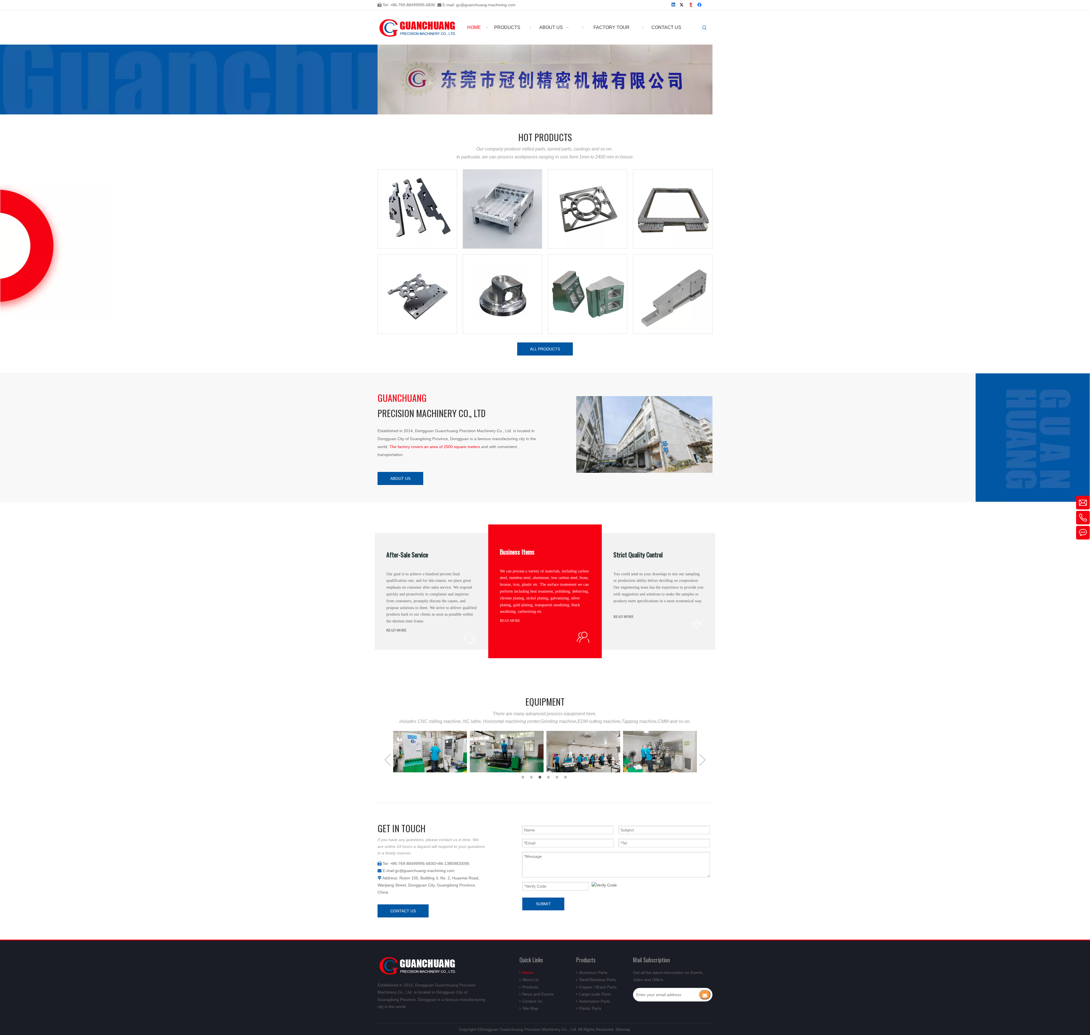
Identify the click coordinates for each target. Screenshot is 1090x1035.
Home (527, 972)
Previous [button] (388, 760)
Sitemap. (623, 1029)
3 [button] (541, 777)
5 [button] (558, 777)
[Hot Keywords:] (704, 27)
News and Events (538, 994)
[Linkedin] (673, 5)
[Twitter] (682, 5)
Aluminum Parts (593, 972)
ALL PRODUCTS (545, 349)
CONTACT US (403, 911)
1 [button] (524, 777)
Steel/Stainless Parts (597, 979)
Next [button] (702, 760)
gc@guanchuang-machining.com (485, 5)
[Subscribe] (704, 995)
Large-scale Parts (595, 994)
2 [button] (532, 777)
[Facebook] (700, 5)
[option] (430, 751)
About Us (530, 979)
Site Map (530, 1008)
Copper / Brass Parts (598, 987)
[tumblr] (691, 5)
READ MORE (396, 630)
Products (530, 987)
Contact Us (532, 1001)
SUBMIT (543, 904)
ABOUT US (400, 478)
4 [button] (549, 777)
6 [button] (566, 777)
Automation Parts (594, 1001)
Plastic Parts (590, 1008)
